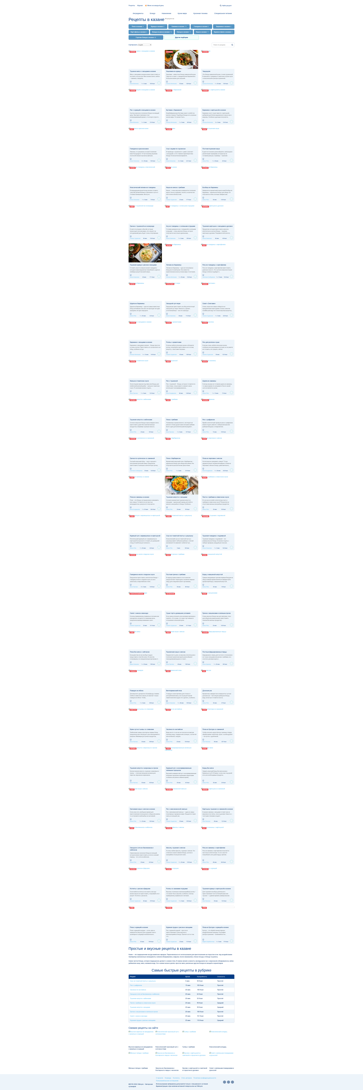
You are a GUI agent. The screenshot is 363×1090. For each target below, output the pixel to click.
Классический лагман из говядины (143, 187)
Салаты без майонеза (136, 593)
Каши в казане (202, 32)
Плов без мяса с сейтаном (139, 652)
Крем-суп (133, 710)
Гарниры (205, 206)
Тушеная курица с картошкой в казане (216, 889)
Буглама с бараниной (174, 110)
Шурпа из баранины (137, 303)
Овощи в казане (184, 32)
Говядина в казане (201, 26)
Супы (132, 516)
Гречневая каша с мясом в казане (142, 809)
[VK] (228, 1082)
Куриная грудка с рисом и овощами (179, 927)
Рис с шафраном (208, 420)
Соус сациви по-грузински (175, 149)
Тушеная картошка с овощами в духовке (217, 226)
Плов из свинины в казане (139, 497)
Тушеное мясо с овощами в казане (143, 71)
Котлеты (132, 869)
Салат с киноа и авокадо (139, 613)
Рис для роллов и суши (210, 342)
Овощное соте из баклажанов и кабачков (141, 849)
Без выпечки (170, 593)
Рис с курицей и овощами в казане (142, 110)
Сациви (169, 129)
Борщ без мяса (208, 768)
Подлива (205, 516)
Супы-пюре (170, 284)
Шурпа (132, 284)
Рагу (131, 129)
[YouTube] (224, 1082)
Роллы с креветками (173, 342)
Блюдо (152, 13)
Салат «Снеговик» (209, 303)
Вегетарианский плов (174, 691)
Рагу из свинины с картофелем (213, 848)
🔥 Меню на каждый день (154, 5)
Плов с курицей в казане (139, 927)
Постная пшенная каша (211, 149)
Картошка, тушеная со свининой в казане (217, 809)
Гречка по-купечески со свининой (142, 458)
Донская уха (207, 691)
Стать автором (186, 1078)
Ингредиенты (138, 13)
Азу (168, 206)
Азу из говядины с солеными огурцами (180, 226)
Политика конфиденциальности (204, 1078)
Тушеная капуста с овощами (176, 497)
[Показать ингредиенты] (159, 82)
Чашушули (206, 71)
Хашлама (169, 51)
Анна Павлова (134, 393)
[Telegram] (232, 1082)
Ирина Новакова (134, 664)
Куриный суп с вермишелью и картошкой (145, 536)
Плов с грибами (172, 420)
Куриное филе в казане (223, 32)
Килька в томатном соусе (139, 381)
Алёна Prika (205, 161)
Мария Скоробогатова (208, 941)
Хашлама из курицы (173, 71)
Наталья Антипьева (171, 83)
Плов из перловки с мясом (212, 458)
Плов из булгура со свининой (213, 729)
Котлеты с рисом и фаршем (140, 889)
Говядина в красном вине (139, 149)
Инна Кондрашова (171, 393)
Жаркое (205, 789)
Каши (204, 129)
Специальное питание (223, 13)
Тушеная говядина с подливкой (214, 536)
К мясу (169, 516)
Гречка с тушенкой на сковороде (142, 226)
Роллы (169, 322)
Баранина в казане (223, 26)
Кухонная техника (200, 13)
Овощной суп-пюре (173, 303)
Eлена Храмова (206, 664)
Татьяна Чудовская (171, 199)
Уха (204, 671)
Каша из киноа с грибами (175, 187)
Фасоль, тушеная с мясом (175, 848)
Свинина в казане (179, 26)
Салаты (205, 284)
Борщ (204, 555)
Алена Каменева (170, 238)
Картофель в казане (139, 32)
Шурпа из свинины (209, 381)
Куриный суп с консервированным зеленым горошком (178, 769)
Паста (204, 477)
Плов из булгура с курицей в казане (215, 927)
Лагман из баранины (173, 265)
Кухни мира (182, 13)
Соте (131, 828)
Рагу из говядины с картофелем (214, 265)
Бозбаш (205, 168)
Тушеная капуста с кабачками (141, 420)
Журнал (140, 5)
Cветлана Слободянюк (208, 277)
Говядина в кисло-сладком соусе (142, 574)
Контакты (176, 1078)
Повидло (133, 671)
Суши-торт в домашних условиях (178, 613)
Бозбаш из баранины (210, 187)
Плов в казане (138, 26)
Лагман (132, 168)
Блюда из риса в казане (162, 32)
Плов (168, 400)
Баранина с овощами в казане (141, 342)
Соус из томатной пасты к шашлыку (179, 536)
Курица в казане (157, 26)
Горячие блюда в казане (146, 37)
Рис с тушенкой (172, 381)
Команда (168, 1078)
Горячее (132, 51)
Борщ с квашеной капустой (212, 574)
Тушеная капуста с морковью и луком (144, 768)
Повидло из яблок (136, 691)
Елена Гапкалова (134, 161)
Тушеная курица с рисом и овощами (143, 265)
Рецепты (132, 5)
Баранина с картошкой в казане (214, 110)
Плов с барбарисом (173, 458)
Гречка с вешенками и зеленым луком (216, 613)
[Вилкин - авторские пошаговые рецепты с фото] (181, 5)
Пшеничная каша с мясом (175, 652)
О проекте (159, 1078)
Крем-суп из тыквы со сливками (142, 729)
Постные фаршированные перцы (214, 652)
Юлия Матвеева (134, 83)
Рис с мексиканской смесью (176, 809)
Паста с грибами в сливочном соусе (215, 497)
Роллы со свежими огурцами (177, 889)
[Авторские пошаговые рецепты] (135, 1078)
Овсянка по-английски (174, 729)
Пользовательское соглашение (167, 1081)
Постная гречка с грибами (175, 574)
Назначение (166, 13)
